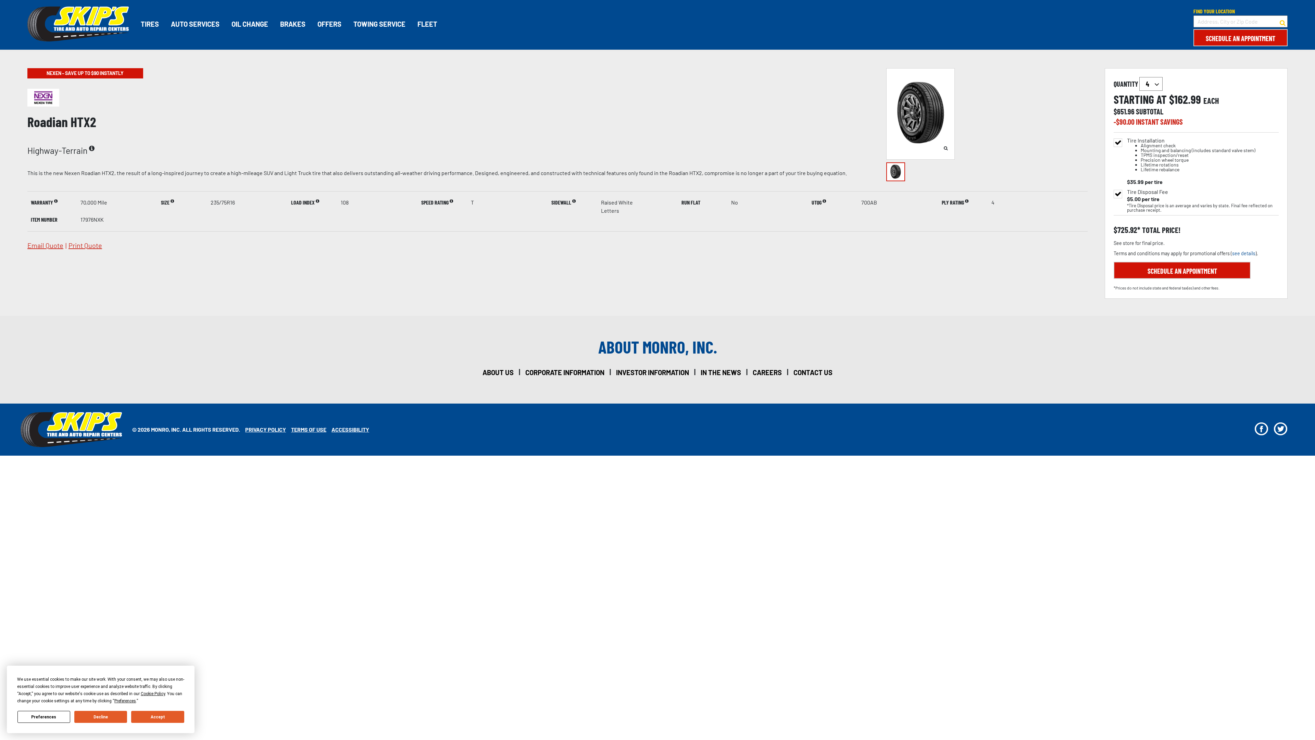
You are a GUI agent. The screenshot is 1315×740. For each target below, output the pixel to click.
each (1211, 101)
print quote (85, 245)
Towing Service (379, 24)
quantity (1126, 84)
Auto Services (195, 24)
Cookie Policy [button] (153, 693)
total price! (1160, 230)
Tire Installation (1191, 155)
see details (1243, 253)
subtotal (1149, 111)
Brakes (292, 24)
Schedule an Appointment (1240, 38)
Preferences (43, 717)
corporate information (564, 372)
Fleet (427, 24)
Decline (100, 717)
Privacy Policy (265, 429)
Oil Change (249, 24)
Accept (158, 717)
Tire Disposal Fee (1147, 192)
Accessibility (350, 429)
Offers (329, 24)
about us (498, 372)
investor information (652, 372)
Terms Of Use (308, 429)
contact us (812, 372)
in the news (721, 372)
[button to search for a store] (1283, 21)
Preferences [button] (125, 701)
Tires (150, 24)
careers (767, 372)
